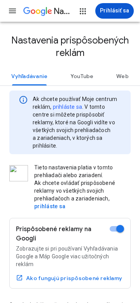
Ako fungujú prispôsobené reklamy (74, 278)
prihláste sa (67, 107)
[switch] (117, 229)
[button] (12, 11)
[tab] (29, 76)
